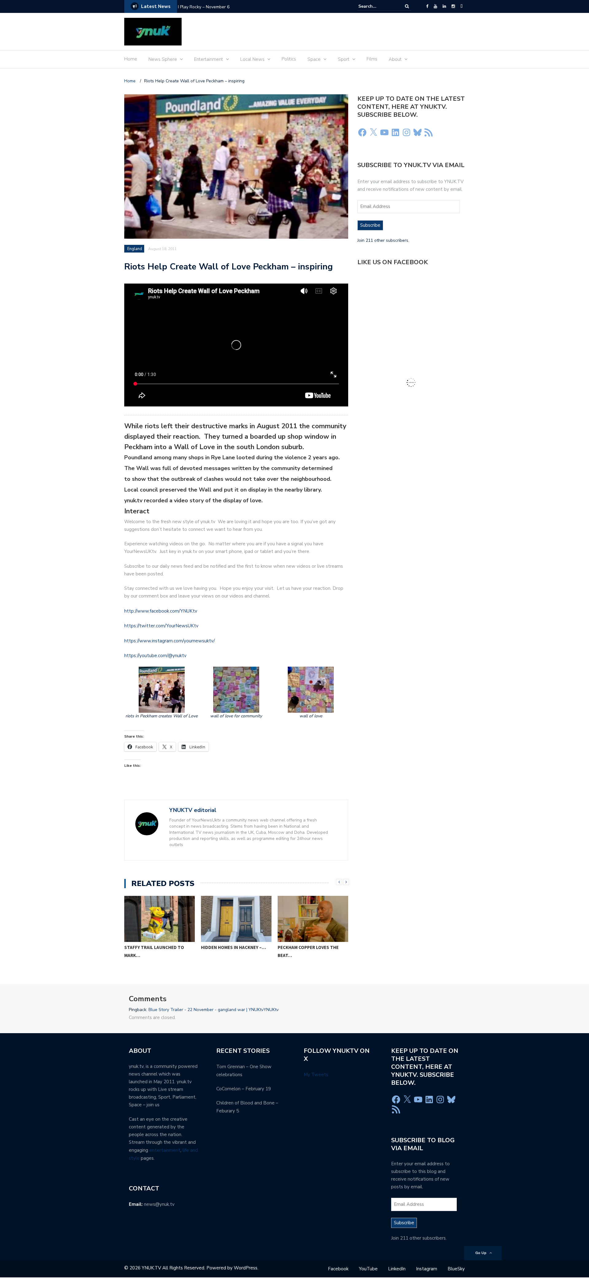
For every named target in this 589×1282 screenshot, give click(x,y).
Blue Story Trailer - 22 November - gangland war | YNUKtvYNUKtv (213, 1010)
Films (372, 59)
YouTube (368, 1269)
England (134, 249)
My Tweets (316, 1075)
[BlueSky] (461, 6)
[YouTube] (435, 6)
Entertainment (208, 59)
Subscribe (370, 225)
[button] (161, 693)
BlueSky (456, 1269)
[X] (373, 132)
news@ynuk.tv (159, 1204)
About (395, 59)
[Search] (407, 6)
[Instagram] (453, 6)
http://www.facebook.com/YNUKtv (160, 611)
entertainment (164, 1150)
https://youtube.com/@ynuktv (155, 656)
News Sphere (162, 59)
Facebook (338, 1269)
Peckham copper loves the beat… (308, 951)
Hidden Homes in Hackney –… (233, 947)
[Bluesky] (417, 132)
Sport (343, 59)
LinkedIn (397, 1269)
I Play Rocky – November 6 (203, 7)
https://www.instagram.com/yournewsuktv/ (169, 641)
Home (130, 59)
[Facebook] (427, 6)
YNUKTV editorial (192, 810)
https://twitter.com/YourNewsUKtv (161, 626)
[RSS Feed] (428, 132)
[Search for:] (377, 6)
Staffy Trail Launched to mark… (154, 951)
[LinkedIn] (444, 6)
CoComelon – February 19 (243, 1089)
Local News (252, 59)
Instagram (426, 1269)
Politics (289, 59)
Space (314, 59)
